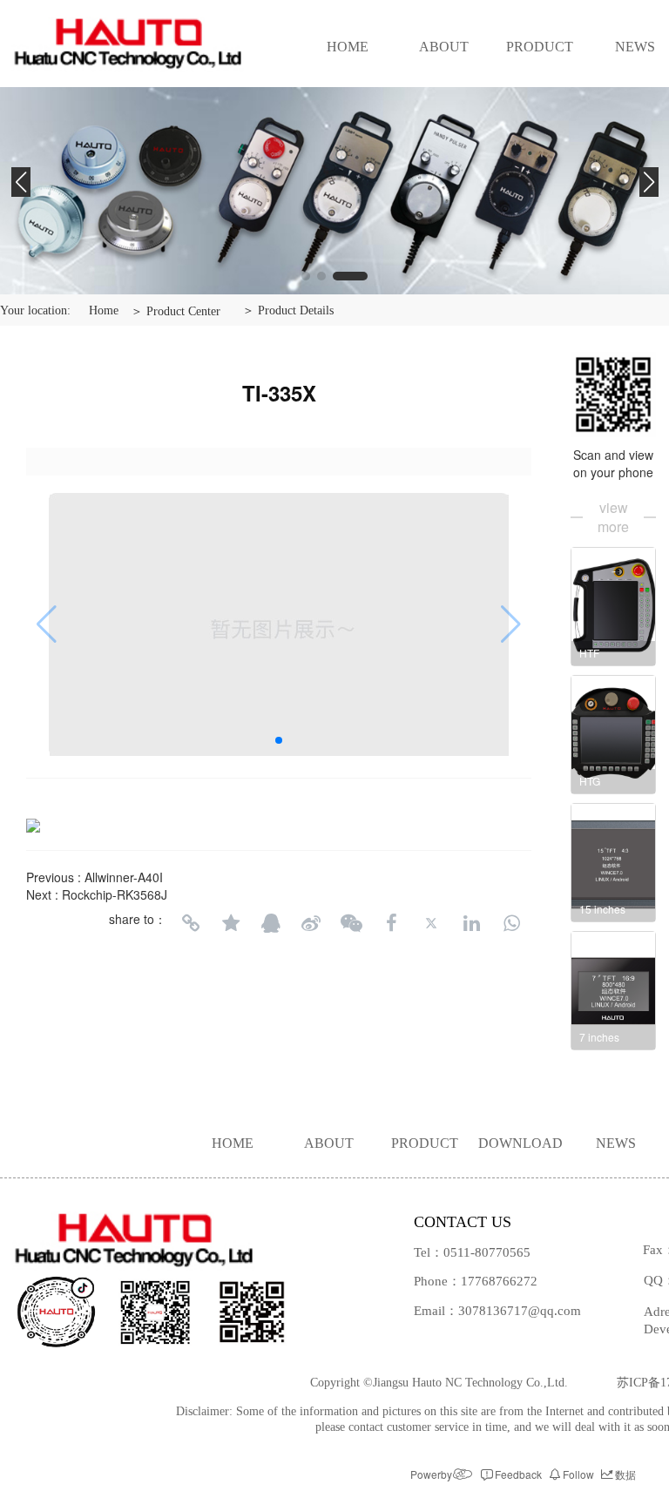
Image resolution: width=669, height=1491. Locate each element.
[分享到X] (431, 923)
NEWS (616, 1143)
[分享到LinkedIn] (471, 923)
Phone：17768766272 (475, 1281)
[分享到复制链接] (190, 923)
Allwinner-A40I (123, 877)
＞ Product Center (175, 311)
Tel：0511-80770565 (472, 1252)
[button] (305, 276)
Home (103, 310)
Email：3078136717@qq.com (497, 1311)
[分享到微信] (351, 923)
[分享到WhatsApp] (511, 923)
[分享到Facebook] (391, 923)
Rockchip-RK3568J (114, 894)
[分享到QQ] (271, 923)
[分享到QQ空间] (231, 923)
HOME (347, 46)
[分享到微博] (311, 923)
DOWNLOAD (520, 1143)
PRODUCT (539, 46)
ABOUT (444, 46)
